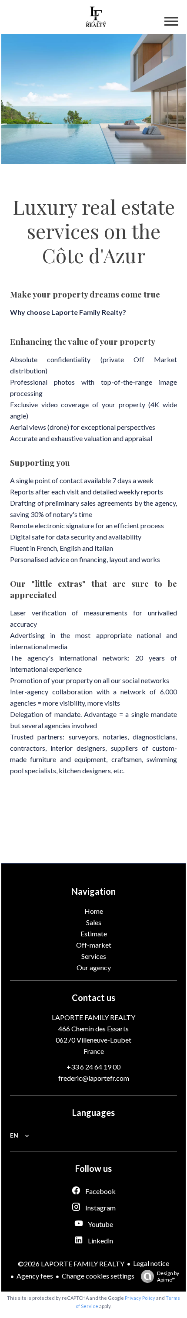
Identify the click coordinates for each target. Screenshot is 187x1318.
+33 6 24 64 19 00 (93, 1067)
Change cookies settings (98, 1276)
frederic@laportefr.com (93, 1078)
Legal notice (151, 1263)
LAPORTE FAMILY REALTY (93, 1017)
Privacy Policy (140, 1298)
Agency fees (35, 1276)
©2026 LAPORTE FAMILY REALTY (71, 1263)
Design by (168, 1276)
